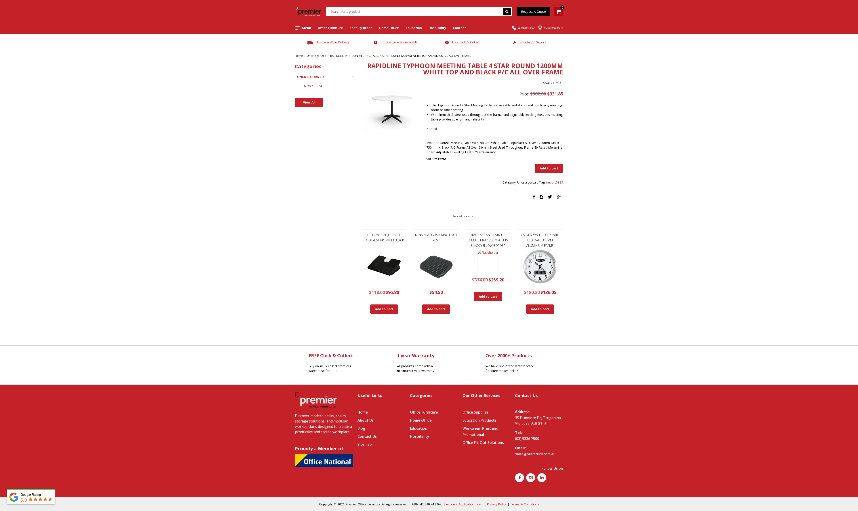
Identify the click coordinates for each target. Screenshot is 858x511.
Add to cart (549, 168)
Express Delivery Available (399, 42)
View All (309, 102)
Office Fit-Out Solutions (483, 442)
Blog (361, 428)
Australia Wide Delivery (332, 42)
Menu (306, 28)
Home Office (389, 28)
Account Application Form (464, 504)
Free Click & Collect (466, 42)
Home (299, 56)
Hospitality (437, 28)
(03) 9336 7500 (527, 438)
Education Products (479, 420)
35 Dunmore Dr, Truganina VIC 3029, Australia (538, 420)
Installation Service (533, 42)
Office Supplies (475, 412)
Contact (459, 28)
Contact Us (367, 436)
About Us (366, 420)
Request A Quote (533, 11)
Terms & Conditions (524, 504)
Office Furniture (330, 28)
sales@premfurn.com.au (535, 454)
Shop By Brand (361, 28)
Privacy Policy (497, 504)
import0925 (554, 182)
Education (414, 28)
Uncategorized (316, 56)
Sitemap (365, 444)
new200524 (313, 86)
